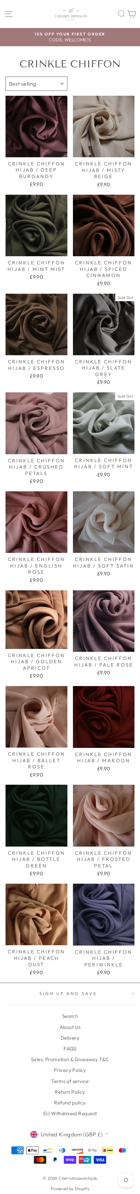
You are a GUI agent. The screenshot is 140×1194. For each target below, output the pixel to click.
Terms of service (70, 1081)
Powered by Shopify (70, 1188)
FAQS (70, 1049)
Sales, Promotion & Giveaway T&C (70, 1059)
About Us (70, 1027)
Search (70, 1016)
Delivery (70, 1038)
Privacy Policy (70, 1070)
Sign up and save (68, 993)
